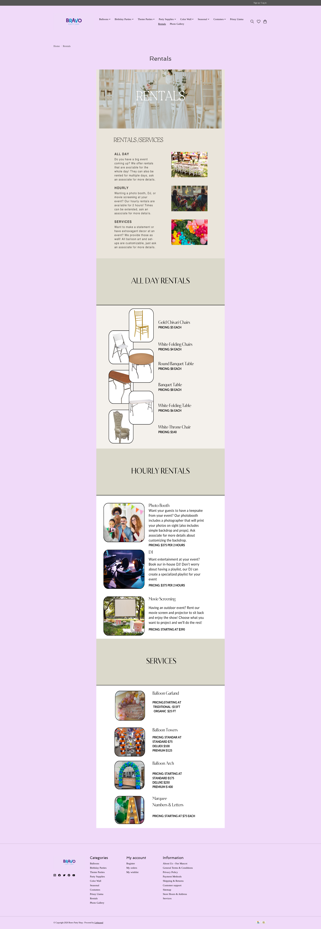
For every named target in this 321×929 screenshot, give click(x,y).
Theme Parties (97, 872)
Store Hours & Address (175, 894)
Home (57, 46)
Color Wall (95, 881)
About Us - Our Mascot (175, 863)
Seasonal (94, 885)
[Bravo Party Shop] (74, 21)
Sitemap (167, 889)
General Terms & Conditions (178, 867)
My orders (131, 867)
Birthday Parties (98, 867)
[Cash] (263, 922)
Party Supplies (97, 876)
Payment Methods (172, 876)
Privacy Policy (170, 872)
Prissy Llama (236, 19)
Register (130, 863)
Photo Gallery (177, 23)
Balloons (94, 863)
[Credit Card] (258, 922)
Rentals (162, 23)
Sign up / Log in (260, 3)
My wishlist (132, 872)
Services (167, 898)
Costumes (95, 889)
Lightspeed (98, 922)
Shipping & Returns (173, 881)
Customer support (172, 885)
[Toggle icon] (252, 22)
